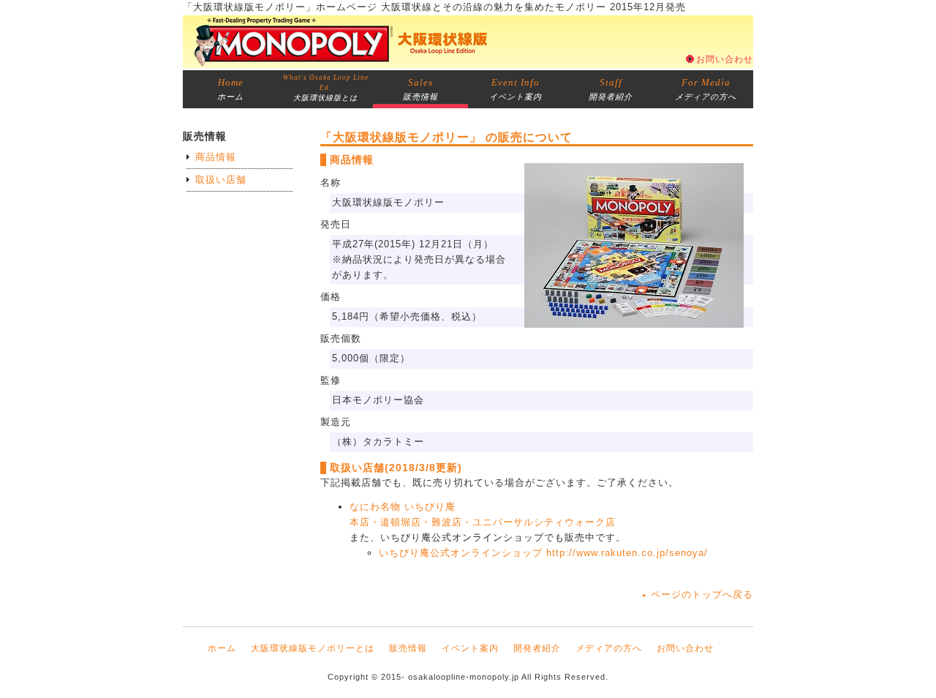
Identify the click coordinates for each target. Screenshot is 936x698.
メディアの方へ (705, 89)
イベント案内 (515, 89)
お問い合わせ (724, 59)
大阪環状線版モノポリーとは (312, 648)
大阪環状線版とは (326, 88)
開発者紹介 (611, 89)
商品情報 (215, 156)
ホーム (230, 89)
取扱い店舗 (220, 179)
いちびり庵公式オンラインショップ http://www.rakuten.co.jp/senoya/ (543, 552)
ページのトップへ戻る (702, 594)
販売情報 (420, 89)
